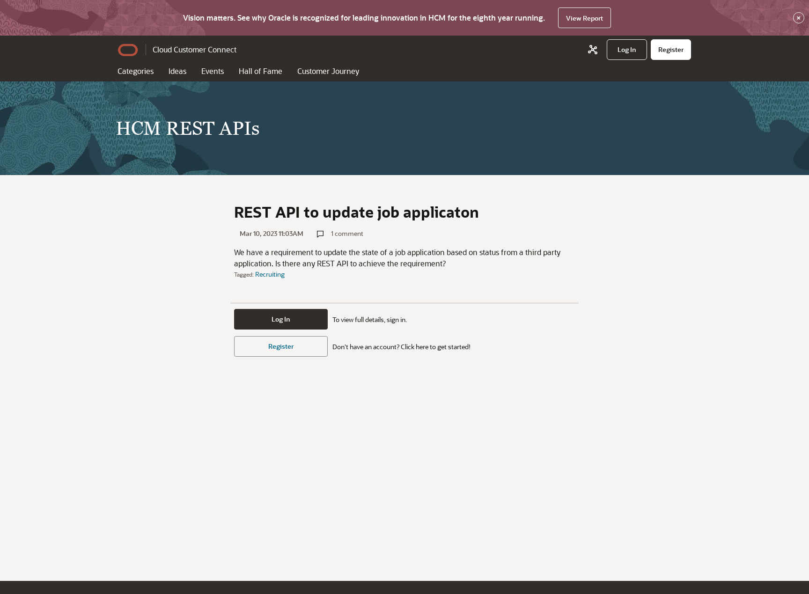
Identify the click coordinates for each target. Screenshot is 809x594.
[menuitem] (627, 49)
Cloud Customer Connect (194, 49)
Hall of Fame (260, 71)
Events (212, 71)
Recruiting (270, 274)
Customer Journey (328, 71)
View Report (584, 18)
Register (281, 346)
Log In (281, 319)
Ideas (177, 71)
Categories (136, 71)
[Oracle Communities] (592, 49)
